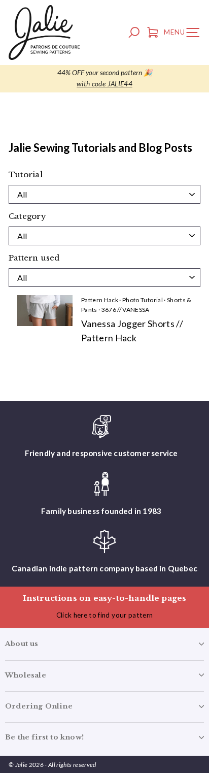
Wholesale (25, 675)
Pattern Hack (99, 300)
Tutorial (26, 174)
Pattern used (34, 258)
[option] (104, 79)
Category (27, 216)
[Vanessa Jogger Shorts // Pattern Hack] (45, 310)
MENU (184, 34)
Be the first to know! (44, 737)
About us (22, 643)
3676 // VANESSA (125, 309)
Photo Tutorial (142, 300)
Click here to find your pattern (104, 615)
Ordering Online (39, 706)
